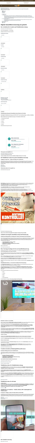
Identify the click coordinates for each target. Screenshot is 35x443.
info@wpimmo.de (9, 3)
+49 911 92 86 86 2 (8, 2)
